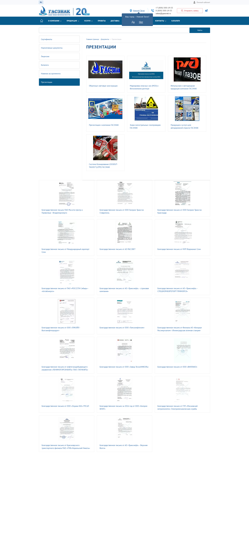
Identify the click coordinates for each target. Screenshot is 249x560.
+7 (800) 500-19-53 (164, 7)
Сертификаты (46, 39)
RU (41, 2)
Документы (105, 39)
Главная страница (92, 39)
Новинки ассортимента (50, 73)
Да (133, 22)
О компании (53, 21)
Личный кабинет (203, 2)
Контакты (159, 21)
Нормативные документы (52, 48)
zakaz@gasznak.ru (163, 13)
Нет (141, 22)
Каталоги (175, 21)
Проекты (102, 21)
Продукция (72, 21)
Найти (199, 30)
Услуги (87, 21)
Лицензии (45, 56)
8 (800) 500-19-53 (164, 10)
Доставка (115, 21)
